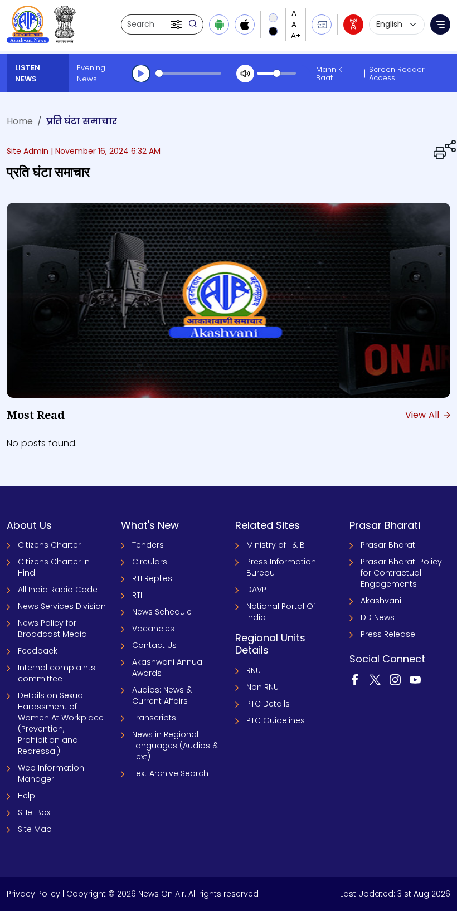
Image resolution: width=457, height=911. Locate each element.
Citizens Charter (49, 545)
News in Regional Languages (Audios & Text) (175, 745)
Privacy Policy (33, 893)
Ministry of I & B (275, 545)
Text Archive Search (170, 773)
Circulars (149, 561)
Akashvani (381, 600)
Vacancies (153, 628)
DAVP (256, 589)
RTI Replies (152, 578)
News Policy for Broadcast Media (52, 628)
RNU (253, 670)
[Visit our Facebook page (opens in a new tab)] (355, 679)
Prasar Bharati (389, 545)
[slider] (188, 73)
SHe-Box (34, 812)
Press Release (388, 634)
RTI (137, 595)
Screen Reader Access (397, 73)
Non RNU (262, 687)
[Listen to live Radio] (353, 24)
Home (20, 121)
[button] (177, 24)
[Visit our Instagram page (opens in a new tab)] (395, 679)
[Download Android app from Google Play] (219, 24)
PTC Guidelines (275, 720)
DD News (378, 617)
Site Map (35, 829)
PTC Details (268, 703)
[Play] (141, 73)
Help (26, 795)
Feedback (37, 650)
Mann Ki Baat (330, 73)
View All (423, 414)
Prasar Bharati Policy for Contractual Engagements (401, 573)
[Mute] (245, 73)
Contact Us (154, 645)
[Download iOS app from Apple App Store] (245, 24)
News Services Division (62, 606)
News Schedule (162, 611)
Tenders (148, 545)
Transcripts (154, 717)
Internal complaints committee (56, 673)
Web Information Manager (51, 773)
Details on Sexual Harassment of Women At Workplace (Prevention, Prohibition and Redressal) (61, 723)
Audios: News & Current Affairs (162, 695)
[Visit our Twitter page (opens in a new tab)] (375, 679)
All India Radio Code (58, 589)
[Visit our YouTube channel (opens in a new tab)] (415, 679)
